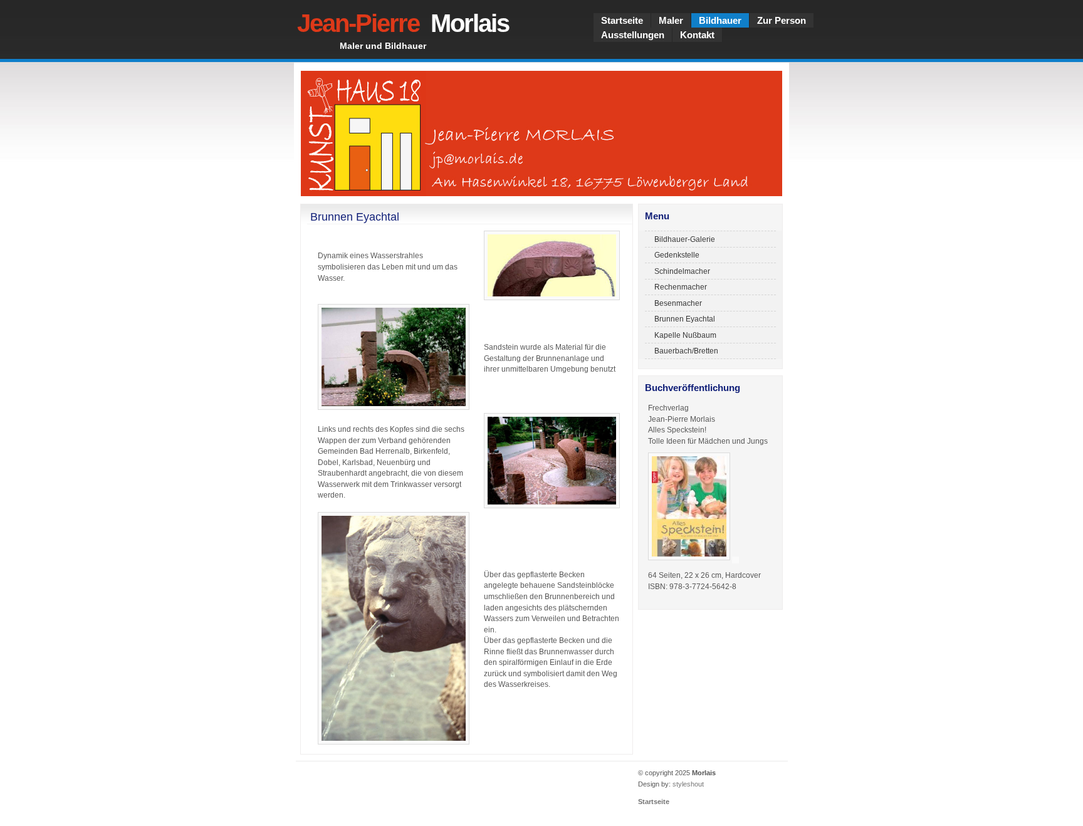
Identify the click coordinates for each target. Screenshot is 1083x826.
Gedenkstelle (676, 255)
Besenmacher (678, 303)
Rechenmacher (680, 287)
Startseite (622, 20)
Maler (671, 20)
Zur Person (781, 20)
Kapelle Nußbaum (685, 335)
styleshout (688, 784)
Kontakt (697, 34)
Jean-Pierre (403, 23)
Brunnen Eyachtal (684, 319)
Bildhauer (720, 20)
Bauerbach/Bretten (686, 351)
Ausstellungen (632, 34)
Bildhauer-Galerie (684, 239)
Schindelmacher (682, 271)
